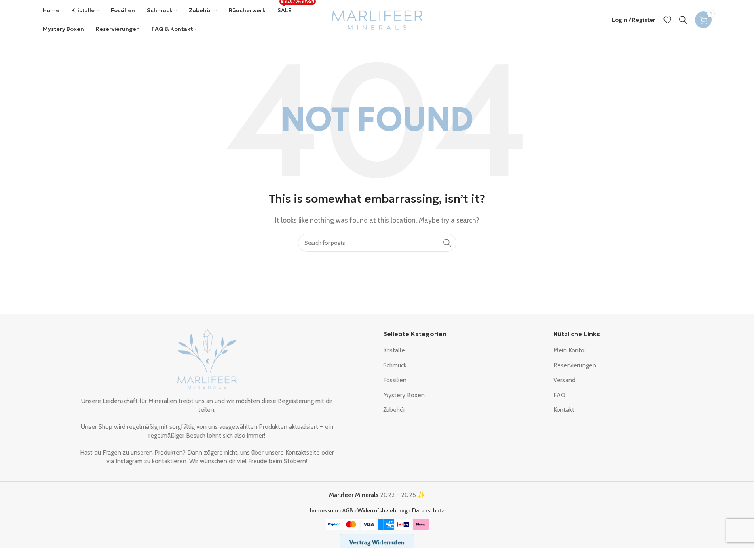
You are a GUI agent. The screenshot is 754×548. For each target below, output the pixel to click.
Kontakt (563, 409)
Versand (564, 380)
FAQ (559, 395)
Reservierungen (574, 365)
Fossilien (394, 380)
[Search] (683, 20)
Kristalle (394, 350)
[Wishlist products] (667, 20)
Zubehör (394, 409)
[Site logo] (377, 19)
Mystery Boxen (404, 395)
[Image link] (207, 358)
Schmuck (394, 365)
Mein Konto (569, 350)
